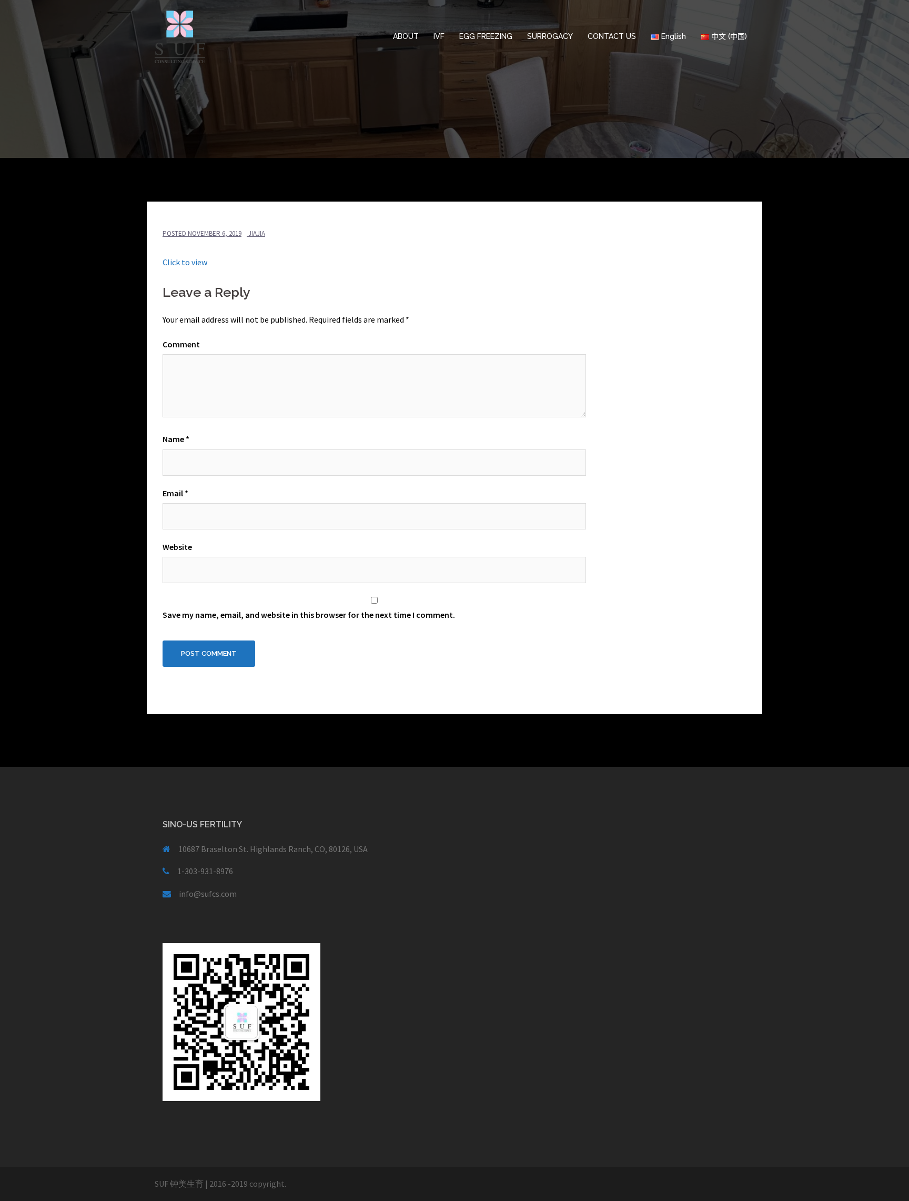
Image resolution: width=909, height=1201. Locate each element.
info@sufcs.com (208, 893)
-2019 (238, 1183)
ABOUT (406, 36)
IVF (439, 36)
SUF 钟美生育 (179, 1183)
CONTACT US (612, 36)
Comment (181, 344)
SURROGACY (550, 36)
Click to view (185, 262)
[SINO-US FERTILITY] (180, 36)
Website (177, 547)
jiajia (256, 233)
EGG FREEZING (485, 36)
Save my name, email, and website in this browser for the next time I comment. (309, 614)
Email (175, 493)
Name (176, 439)
